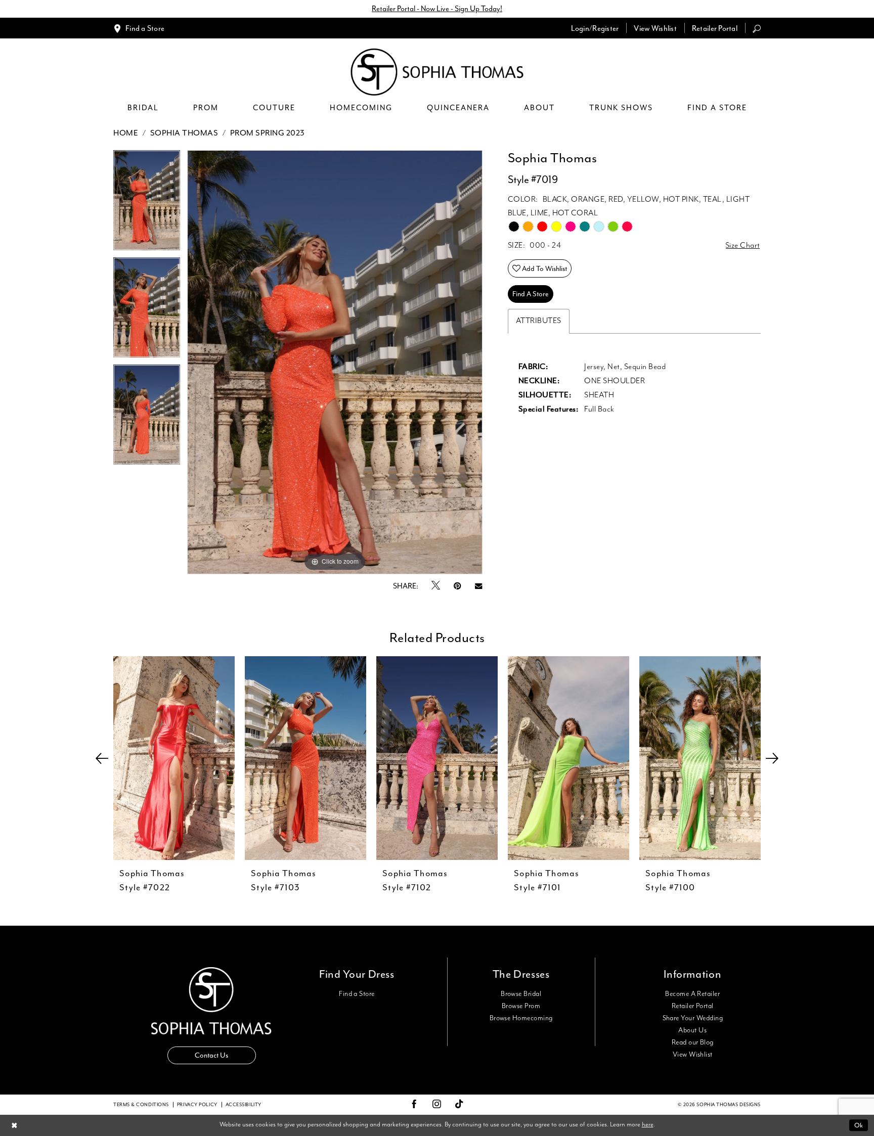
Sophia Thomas (184, 133)
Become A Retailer (692, 994)
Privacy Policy (197, 1105)
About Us (692, 1030)
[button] (595, 28)
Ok (858, 1125)
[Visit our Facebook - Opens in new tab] (414, 1104)
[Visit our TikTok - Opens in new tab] (459, 1104)
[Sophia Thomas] (437, 72)
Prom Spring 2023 (267, 133)
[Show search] (756, 28)
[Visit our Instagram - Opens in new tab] (437, 1104)
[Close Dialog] (14, 1125)
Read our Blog (693, 1042)
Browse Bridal (521, 994)
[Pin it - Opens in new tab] (457, 586)
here (647, 1124)
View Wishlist (693, 1055)
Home (125, 133)
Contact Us (211, 1055)
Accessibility (243, 1105)
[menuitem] (139, 28)
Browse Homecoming (521, 1018)
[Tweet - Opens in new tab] (436, 586)
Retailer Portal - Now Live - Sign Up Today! (437, 9)
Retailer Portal (693, 1006)
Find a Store (357, 994)
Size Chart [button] (742, 245)
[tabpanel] (146, 203)
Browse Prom (521, 1006)
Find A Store (530, 294)
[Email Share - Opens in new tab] (478, 586)
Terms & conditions (141, 1105)
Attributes (538, 321)
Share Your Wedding (693, 1018)
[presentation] (174, 758)
